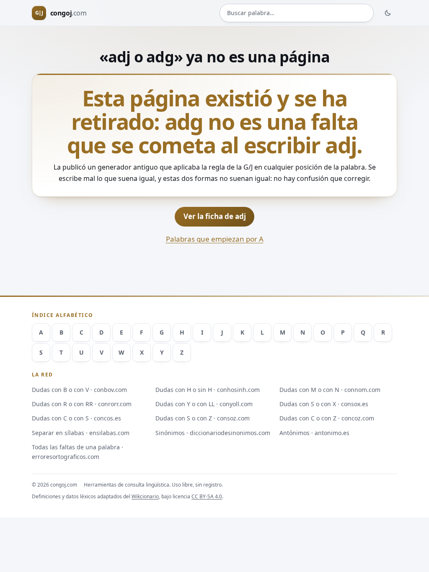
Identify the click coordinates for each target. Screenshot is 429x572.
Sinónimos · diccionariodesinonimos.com (212, 433)
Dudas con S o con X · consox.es (323, 404)
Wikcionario (145, 496)
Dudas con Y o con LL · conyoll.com (204, 404)
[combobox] (297, 13)
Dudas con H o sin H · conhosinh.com (207, 390)
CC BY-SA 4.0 (206, 496)
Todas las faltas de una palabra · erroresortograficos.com (77, 452)
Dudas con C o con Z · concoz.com (326, 418)
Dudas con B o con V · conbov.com (79, 390)
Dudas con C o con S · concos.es (76, 418)
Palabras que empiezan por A (215, 239)
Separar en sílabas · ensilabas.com (80, 433)
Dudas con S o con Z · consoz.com (202, 418)
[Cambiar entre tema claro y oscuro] (388, 13)
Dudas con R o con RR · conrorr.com (82, 404)
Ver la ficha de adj (214, 216)
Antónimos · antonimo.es (314, 433)
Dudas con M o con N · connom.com (329, 390)
